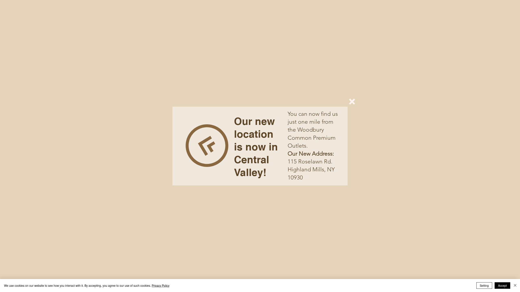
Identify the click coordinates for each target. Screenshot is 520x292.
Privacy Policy (160, 285)
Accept (502, 285)
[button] (352, 102)
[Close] (515, 285)
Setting (484, 285)
